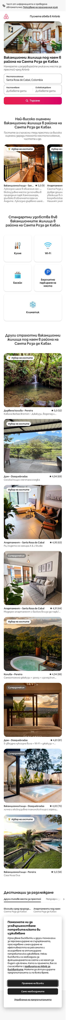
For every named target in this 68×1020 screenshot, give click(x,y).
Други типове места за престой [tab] (22, 899)
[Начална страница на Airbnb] (6, 16)
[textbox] (18, 91)
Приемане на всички (33, 983)
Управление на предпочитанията (33, 999)
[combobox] (32, 80)
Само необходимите (32, 991)
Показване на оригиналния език (40, 7)
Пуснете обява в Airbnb (45, 16)
